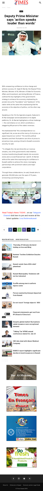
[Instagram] (19, 479)
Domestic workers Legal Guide (31, 485)
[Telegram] (24, 479)
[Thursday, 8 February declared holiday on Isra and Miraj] (7, 247)
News (8, 7)
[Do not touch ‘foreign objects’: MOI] (7, 304)
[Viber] (24, 230)
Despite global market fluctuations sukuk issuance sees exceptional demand (26, 324)
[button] (3, 2)
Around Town (6, 259)
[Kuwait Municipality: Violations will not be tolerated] (7, 276)
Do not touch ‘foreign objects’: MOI (26, 303)
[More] (38, 230)
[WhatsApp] (20, 230)
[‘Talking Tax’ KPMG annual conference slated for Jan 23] (7, 333)
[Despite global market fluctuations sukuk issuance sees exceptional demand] (7, 324)
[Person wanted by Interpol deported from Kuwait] (7, 295)
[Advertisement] (21, 70)
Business (5, 326)
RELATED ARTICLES (8, 239)
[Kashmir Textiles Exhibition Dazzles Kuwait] (7, 256)
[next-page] (6, 360)
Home (3, 7)
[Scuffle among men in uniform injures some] (7, 285)
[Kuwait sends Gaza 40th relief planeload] (7, 266)
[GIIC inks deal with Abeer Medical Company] (7, 343)
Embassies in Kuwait (15, 485)
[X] (15, 230)
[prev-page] (3, 360)
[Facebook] (10, 230)
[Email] (29, 230)
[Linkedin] (33, 230)
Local (21, 11)
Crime (4, 298)
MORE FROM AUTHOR (22, 239)
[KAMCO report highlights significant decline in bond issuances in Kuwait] (7, 353)
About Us (5, 485)
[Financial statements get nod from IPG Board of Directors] (7, 314)
